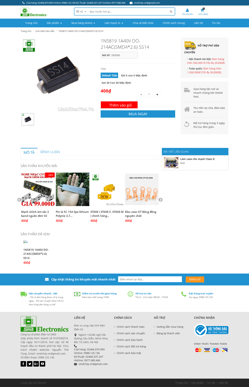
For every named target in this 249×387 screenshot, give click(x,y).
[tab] (29, 152)
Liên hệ (223, 382)
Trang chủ (26, 31)
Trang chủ (181, 382)
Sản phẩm (197, 382)
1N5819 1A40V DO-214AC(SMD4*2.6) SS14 (36, 254)
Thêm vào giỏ (120, 105)
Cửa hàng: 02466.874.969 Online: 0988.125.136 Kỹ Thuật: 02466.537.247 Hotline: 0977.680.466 (75, 2)
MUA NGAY (138, 113)
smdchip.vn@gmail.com (147, 2)
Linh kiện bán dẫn (45, 31)
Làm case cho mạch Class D (197, 159)
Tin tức (211, 382)
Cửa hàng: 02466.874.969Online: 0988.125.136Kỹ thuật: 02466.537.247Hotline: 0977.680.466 (89, 355)
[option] (58, 75)
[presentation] (29, 152)
